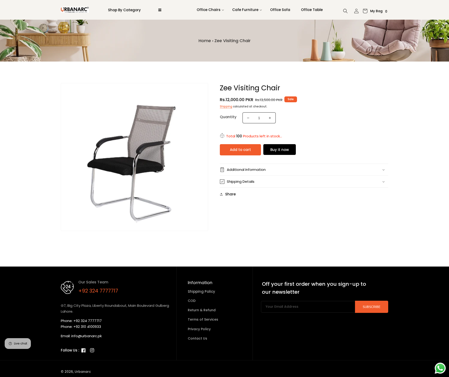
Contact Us (197, 338)
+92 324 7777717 (98, 290)
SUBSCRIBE (371, 307)
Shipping (226, 106)
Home (205, 41)
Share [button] (230, 194)
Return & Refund (202, 310)
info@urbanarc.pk (86, 335)
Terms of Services (203, 319)
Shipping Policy (201, 291)
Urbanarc (83, 371)
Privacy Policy (199, 329)
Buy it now (279, 149)
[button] (209, 10)
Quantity (228, 117)
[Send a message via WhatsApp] (440, 368)
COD (192, 300)
